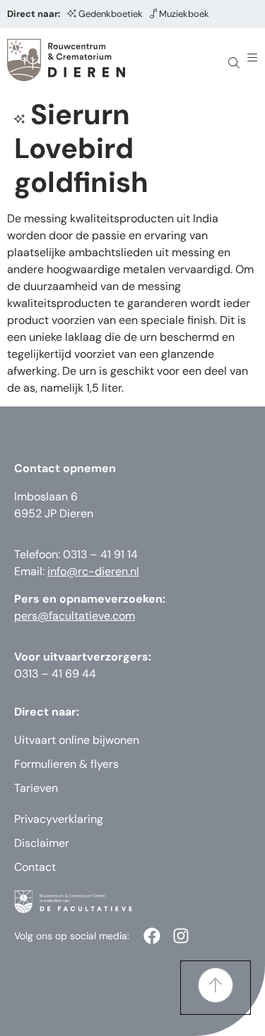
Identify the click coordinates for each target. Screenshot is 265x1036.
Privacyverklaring (58, 819)
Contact (35, 867)
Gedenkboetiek (110, 14)
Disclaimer (41, 843)
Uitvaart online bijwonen (76, 740)
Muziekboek (184, 14)
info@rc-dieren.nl (93, 571)
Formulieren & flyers (66, 764)
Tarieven (36, 788)
